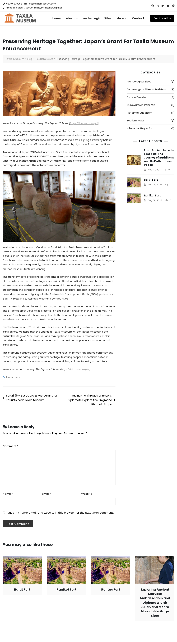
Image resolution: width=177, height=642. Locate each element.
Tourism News (13, 377)
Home (56, 18)
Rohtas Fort (110, 589)
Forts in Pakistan (137, 97)
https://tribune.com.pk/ (84, 123)
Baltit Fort (151, 180)
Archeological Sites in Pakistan (146, 89)
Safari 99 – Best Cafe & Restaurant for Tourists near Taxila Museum (31, 398)
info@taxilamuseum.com (41, 3)
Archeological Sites (97, 18)
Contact (138, 18)
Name (8, 494)
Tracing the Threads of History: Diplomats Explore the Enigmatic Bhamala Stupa (90, 400)
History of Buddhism (139, 113)
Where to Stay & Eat (140, 128)
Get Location (162, 18)
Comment (10, 446)
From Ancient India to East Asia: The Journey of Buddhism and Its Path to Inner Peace (159, 157)
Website (86, 494)
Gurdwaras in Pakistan (141, 105)
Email (47, 494)
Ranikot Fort (152, 195)
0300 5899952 (14, 3)
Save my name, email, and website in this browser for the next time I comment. (60, 513)
